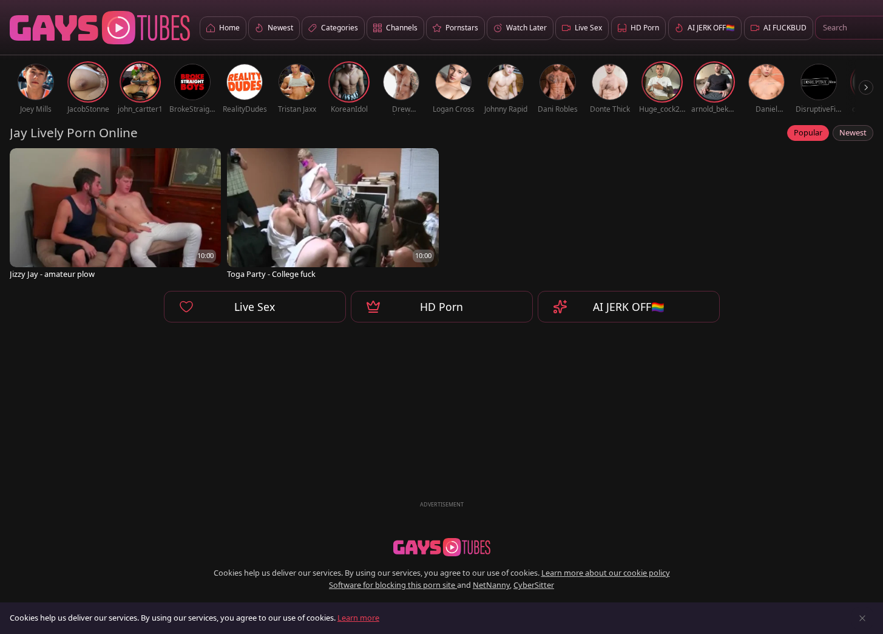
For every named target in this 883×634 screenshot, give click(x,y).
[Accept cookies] (862, 618)
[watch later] (24, 162)
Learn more (358, 617)
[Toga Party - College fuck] (332, 214)
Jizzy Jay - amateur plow (52, 274)
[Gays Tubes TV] (441, 547)
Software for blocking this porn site (393, 584)
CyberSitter (533, 584)
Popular (808, 132)
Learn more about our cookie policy (605, 572)
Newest (853, 132)
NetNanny (491, 584)
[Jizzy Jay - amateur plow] (115, 214)
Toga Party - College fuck (271, 274)
